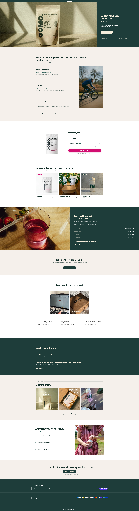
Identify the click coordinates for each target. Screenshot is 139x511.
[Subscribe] (50, 488)
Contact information (53, 501)
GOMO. (35, 501)
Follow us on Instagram (69, 413)
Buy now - (84, 150)
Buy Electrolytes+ (69, 471)
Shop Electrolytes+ (106, 32)
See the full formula (98, 113)
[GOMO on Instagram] (47, 399)
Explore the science (69, 267)
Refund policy (60, 501)
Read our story (77, 244)
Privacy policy (46, 501)
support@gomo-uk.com (44, 431)
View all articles (40, 368)
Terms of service (66, 501)
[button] (102, 1)
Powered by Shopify (40, 501)
